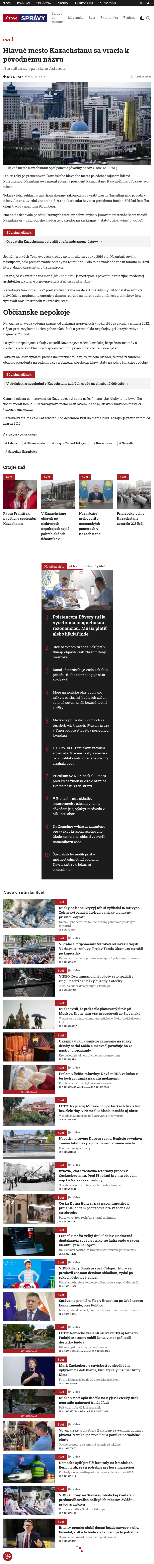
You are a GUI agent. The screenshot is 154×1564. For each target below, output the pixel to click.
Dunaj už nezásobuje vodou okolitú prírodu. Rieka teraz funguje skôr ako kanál (80, 674)
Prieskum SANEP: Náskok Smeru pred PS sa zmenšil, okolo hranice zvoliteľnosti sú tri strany (79, 780)
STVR (7, 3)
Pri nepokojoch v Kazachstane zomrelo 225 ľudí (130, 518)
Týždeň (100, 566)
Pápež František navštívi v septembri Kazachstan (19, 518)
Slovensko (76, 17)
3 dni (88, 566)
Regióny (129, 17)
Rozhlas (23, 3)
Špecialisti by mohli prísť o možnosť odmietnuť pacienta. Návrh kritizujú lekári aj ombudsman (76, 862)
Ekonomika (109, 17)
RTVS (10, 76)
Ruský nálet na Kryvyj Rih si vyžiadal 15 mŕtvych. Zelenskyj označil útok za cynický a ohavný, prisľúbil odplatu (100, 912)
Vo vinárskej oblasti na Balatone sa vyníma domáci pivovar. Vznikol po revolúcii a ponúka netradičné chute (101, 1435)
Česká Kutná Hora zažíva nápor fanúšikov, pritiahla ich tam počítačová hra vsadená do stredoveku (94, 1208)
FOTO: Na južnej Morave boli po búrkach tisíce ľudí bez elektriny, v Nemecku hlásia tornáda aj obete (100, 1108)
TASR (19, 76)
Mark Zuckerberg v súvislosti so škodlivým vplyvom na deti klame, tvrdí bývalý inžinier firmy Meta (100, 1370)
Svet (92, 17)
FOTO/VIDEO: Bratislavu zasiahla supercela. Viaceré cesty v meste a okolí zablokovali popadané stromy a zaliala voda (80, 756)
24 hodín (75, 566)
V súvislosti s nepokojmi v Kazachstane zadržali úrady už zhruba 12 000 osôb (65, 383)
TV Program (84, 3)
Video (76, 938)
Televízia (43, 3)
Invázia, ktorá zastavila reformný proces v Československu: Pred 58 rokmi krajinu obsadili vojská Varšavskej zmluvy (98, 1175)
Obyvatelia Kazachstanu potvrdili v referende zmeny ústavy (52, 241)
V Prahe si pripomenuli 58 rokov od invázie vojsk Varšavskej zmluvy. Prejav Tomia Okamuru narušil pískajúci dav (101, 948)
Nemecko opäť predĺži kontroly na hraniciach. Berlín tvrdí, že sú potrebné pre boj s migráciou (96, 1465)
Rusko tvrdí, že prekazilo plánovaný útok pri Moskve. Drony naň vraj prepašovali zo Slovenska (100, 1011)
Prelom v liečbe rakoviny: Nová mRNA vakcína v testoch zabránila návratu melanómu (98, 1076)
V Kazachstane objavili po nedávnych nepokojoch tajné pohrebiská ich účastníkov (55, 526)
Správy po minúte (57, 17)
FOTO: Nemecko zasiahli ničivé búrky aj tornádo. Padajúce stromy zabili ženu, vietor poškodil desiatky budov (99, 1337)
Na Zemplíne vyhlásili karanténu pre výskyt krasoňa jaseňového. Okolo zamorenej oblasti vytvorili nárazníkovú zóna (79, 834)
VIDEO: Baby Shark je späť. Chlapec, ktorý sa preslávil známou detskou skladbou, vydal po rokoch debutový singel (96, 1273)
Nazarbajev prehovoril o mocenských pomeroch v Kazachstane (89, 523)
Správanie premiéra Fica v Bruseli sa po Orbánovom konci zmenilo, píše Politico (101, 1302)
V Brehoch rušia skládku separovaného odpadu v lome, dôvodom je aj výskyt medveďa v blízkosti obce (79, 806)
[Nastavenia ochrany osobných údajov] (7, 1556)
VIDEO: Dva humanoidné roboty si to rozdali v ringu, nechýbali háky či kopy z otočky (96, 978)
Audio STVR (107, 3)
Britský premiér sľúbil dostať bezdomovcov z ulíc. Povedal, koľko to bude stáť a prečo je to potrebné (99, 1529)
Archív (62, 3)
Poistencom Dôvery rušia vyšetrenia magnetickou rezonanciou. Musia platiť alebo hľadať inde (80, 625)
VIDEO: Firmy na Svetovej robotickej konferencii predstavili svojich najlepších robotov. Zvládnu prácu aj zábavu (98, 1500)
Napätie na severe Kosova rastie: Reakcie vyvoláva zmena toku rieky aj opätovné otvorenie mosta (100, 1140)
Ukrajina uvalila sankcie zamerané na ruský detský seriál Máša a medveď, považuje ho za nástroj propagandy (96, 1046)
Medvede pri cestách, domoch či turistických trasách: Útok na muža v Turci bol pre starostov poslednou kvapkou (81, 728)
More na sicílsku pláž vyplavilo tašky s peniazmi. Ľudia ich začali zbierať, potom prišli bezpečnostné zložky (80, 700)
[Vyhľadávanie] (148, 18)
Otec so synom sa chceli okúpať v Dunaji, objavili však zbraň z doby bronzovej (79, 652)
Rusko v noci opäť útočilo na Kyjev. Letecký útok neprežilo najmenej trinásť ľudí (99, 1400)
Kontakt (145, 3)
